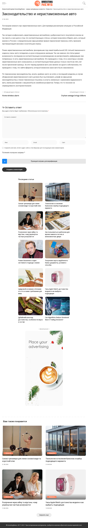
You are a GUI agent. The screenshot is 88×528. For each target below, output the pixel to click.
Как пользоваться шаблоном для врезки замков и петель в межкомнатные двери (57, 234)
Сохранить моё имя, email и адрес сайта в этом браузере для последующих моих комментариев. (34, 148)
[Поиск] (83, 3)
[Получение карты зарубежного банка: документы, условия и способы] (57, 249)
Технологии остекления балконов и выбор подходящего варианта (57, 205)
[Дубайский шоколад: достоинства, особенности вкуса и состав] (30, 306)
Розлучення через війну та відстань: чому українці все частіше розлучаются (28, 234)
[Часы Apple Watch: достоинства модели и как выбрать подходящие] (57, 277)
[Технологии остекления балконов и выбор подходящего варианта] (57, 192)
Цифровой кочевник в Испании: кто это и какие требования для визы (30, 291)
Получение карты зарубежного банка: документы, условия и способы (56, 262)
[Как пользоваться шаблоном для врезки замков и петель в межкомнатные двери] (57, 220)
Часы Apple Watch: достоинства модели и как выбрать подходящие (56, 291)
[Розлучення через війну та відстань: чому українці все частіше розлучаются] (30, 220)
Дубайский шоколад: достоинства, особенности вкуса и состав (30, 319)
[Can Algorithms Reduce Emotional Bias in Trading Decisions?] (57, 306)
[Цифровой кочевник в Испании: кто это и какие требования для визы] (30, 277)
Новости (8, 453)
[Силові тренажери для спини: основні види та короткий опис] (30, 192)
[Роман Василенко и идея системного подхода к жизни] (30, 249)
